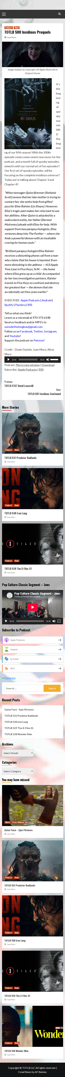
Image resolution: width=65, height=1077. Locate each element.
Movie (7, 822)
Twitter (38, 331)
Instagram (50, 331)
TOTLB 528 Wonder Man (18, 734)
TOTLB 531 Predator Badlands (20, 458)
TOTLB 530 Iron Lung (15, 513)
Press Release (18, 822)
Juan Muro (11, 37)
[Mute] (47, 359)
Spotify (8, 305)
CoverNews (24, 1071)
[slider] (54, 359)
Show (17, 27)
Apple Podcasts (27, 369)
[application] (32, 359)
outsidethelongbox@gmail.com (23, 326)
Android (47, 300)
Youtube (14, 336)
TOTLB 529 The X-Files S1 (18, 569)
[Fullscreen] (59, 621)
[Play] (8, 359)
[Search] (60, 14)
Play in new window (28, 365)
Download (48, 365)
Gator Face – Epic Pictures (19, 709)
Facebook (26, 331)
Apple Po (26, 300)
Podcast (8, 27)
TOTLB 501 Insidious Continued (44, 392)
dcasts (36, 300)
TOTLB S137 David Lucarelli (18, 384)
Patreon (39, 340)
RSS (29, 305)
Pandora (20, 305)
